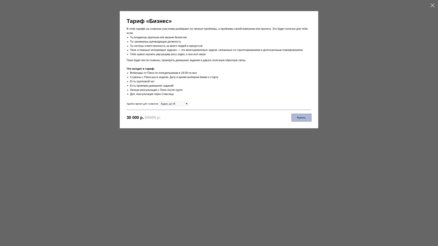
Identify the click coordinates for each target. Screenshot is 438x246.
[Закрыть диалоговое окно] (432, 5)
